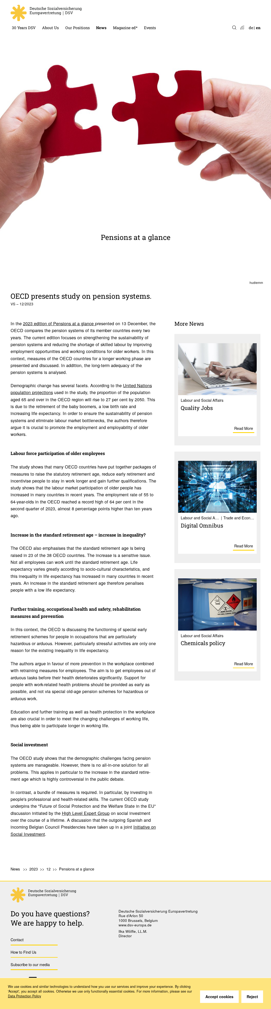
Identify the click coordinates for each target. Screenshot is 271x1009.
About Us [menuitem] (50, 27)
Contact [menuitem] (17, 939)
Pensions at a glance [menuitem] (76, 869)
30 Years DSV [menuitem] (24, 27)
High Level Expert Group (86, 813)
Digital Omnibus (202, 525)
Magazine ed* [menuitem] (125, 27)
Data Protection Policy (24, 996)
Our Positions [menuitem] (77, 27)
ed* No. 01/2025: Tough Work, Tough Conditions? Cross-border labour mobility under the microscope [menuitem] (155, 4)
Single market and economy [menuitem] (90, 13)
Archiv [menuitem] (119, 13)
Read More (243, 428)
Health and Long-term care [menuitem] (89, 4)
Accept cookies (219, 996)
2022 (100, 13)
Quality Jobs (197, 408)
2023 (100, 4)
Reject (252, 996)
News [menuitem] (101, 27)
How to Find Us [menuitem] (23, 952)
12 (48, 869)
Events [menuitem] (150, 27)
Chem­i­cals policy (203, 643)
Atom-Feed (242, 28)
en (258, 27)
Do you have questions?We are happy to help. (50, 918)
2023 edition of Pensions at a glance (59, 323)
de (251, 27)
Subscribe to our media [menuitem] (30, 964)
